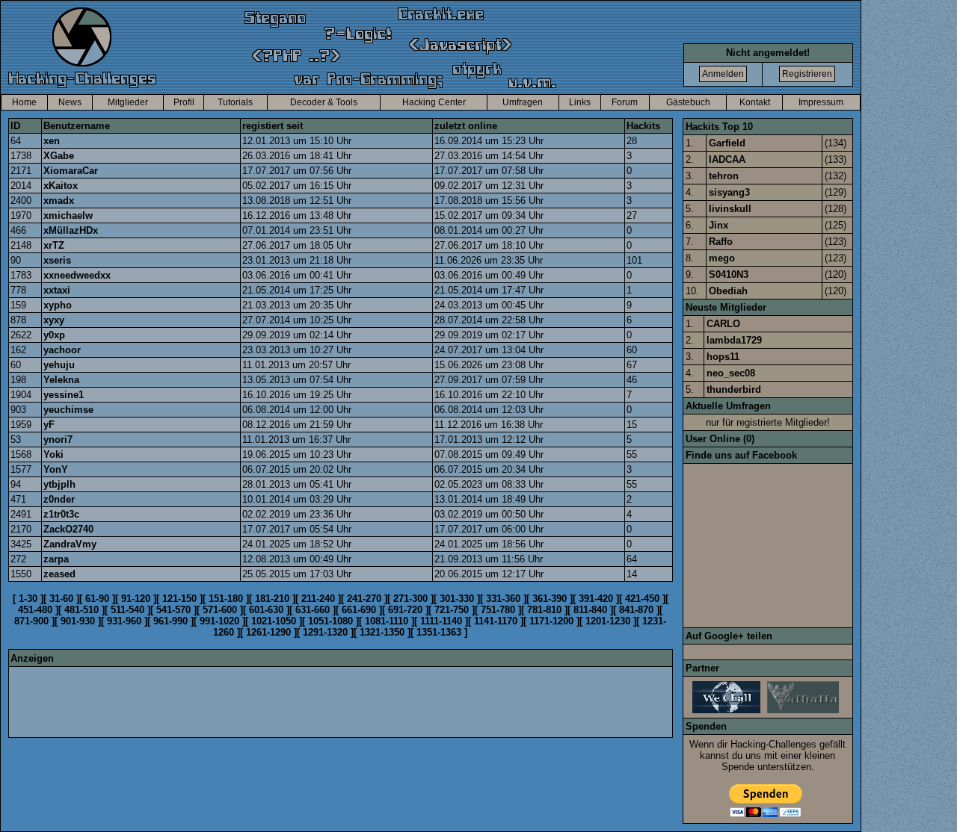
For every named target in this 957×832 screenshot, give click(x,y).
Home (24, 102)
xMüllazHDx (70, 230)
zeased (59, 574)
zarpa (56, 559)
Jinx (718, 225)
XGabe (58, 155)
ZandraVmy (69, 544)
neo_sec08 (731, 373)
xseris (57, 260)
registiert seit (272, 125)
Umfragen (522, 102)
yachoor (62, 350)
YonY (55, 469)
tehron (724, 175)
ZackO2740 (68, 529)
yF (49, 424)
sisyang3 (729, 192)
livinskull (730, 208)
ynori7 (58, 439)
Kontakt (754, 102)
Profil (183, 102)
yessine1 (63, 394)
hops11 (723, 356)
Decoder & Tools (323, 102)
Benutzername (76, 125)
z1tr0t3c (61, 514)
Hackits (643, 125)
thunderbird (734, 389)
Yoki (53, 454)
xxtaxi (56, 290)
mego (722, 258)
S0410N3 (728, 274)
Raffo (721, 241)
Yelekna (61, 379)
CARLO (723, 323)
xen (51, 140)
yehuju (59, 364)
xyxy (53, 320)
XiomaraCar (70, 170)
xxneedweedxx (77, 275)
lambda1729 (734, 340)
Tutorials (235, 102)
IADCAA (727, 159)
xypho (57, 305)
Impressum (820, 102)
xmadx (58, 200)
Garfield (727, 143)
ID (15, 125)
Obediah (728, 291)
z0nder (59, 499)
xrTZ (53, 245)
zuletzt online (465, 125)
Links (580, 102)
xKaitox (60, 185)
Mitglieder (128, 102)
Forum (625, 102)
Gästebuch (688, 102)
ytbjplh (59, 484)
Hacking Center (434, 102)
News (69, 102)
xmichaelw (68, 215)
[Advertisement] (282, 702)
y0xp (54, 335)
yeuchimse (68, 409)
